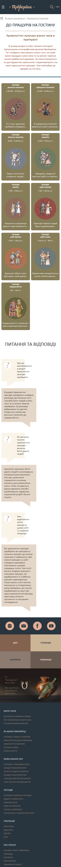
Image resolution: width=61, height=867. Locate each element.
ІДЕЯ (15, 643)
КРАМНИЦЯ (45, 660)
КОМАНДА (46, 643)
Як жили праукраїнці (15, 18)
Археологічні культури (37, 18)
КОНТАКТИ (15, 660)
